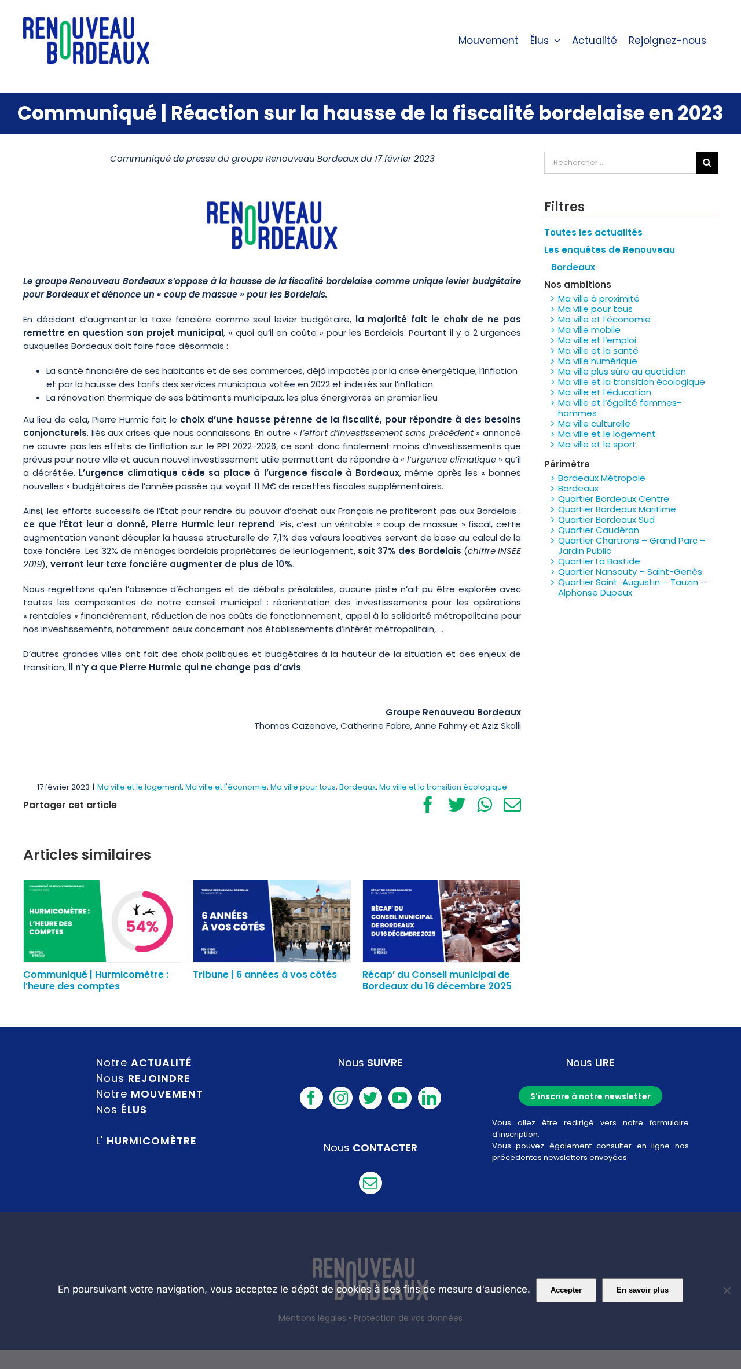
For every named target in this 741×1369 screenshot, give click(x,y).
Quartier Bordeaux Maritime (617, 509)
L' (146, 1140)
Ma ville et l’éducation (604, 392)
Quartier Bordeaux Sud (606, 519)
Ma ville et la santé (598, 350)
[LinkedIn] (429, 1098)
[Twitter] (370, 1098)
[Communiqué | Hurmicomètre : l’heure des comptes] (102, 921)
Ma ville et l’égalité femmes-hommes (619, 408)
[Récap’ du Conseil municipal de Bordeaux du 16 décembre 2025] (441, 921)
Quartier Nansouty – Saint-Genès (630, 572)
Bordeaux (357, 786)
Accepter (566, 1290)
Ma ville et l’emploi (597, 340)
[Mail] (370, 1183)
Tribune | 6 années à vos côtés (265, 974)
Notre (144, 1062)
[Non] (726, 1290)
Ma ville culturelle (594, 423)
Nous (143, 1078)
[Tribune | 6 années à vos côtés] (271, 921)
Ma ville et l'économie (226, 786)
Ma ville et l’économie (604, 319)
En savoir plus (643, 1290)
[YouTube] (400, 1098)
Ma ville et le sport (597, 444)
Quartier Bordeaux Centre (613, 499)
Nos (121, 1109)
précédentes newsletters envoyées (559, 1157)
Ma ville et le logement (139, 786)
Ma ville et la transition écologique (443, 786)
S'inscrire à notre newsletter (590, 1096)
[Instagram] (341, 1098)
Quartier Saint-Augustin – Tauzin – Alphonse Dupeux (632, 587)
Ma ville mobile (589, 330)
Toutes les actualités (593, 232)
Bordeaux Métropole (601, 478)
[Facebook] (311, 1098)
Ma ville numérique (597, 361)
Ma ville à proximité (599, 298)
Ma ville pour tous (303, 786)
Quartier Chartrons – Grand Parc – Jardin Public (632, 545)
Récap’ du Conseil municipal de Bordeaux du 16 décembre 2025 (437, 980)
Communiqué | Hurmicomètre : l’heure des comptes (95, 980)
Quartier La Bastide (599, 561)
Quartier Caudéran (598, 530)
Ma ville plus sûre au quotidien (622, 371)
